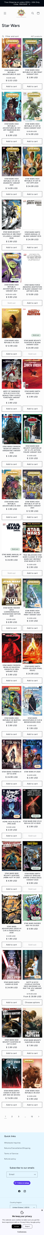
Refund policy (10, 1159)
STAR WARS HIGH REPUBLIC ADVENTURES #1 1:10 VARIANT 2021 (11, 288)
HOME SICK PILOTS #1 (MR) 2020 (12, 823)
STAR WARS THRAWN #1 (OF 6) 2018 (11, 773)
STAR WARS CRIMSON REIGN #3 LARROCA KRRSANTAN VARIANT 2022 (12, 450)
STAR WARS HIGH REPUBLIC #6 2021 (32, 1092)
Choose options (32, 1002)
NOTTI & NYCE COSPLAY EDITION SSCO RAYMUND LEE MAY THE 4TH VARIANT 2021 (32, 986)
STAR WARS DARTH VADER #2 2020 (11, 983)
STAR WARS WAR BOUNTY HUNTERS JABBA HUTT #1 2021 (11, 875)
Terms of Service (11, 1154)
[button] (5, 13)
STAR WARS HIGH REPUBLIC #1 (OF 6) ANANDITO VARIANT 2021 (11, 182)
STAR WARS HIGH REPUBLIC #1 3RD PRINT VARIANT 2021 (32, 72)
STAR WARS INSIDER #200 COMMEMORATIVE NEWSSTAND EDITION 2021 (12, 612)
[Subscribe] (34, 1174)
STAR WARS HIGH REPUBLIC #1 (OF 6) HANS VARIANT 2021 (32, 126)
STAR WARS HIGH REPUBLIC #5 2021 (11, 342)
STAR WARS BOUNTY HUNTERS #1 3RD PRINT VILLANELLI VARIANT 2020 (11, 235)
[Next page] (38, 1116)
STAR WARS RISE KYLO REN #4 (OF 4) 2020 (32, 822)
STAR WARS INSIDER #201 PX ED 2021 (32, 924)
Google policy (35, 1222)
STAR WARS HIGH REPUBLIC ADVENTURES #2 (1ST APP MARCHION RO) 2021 (11, 128)
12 (32, 1117)
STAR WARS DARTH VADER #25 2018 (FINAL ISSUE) (32, 668)
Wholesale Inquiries (12, 1143)
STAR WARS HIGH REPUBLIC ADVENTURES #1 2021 (12, 72)
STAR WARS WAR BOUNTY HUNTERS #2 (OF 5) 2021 (12, 1042)
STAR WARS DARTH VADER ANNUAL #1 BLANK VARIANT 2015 (32, 234)
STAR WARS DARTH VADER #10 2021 (32, 392)
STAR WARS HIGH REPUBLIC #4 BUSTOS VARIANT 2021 (12, 720)
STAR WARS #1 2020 (32, 772)
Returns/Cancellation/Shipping (17, 1148)
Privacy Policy (25, 1222)
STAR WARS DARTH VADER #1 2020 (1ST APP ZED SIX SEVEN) (11, 1093)
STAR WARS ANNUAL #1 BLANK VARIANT (11, 556)
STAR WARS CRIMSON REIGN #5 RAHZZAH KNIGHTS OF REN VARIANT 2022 (12, 668)
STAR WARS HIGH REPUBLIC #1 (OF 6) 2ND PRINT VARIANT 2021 (32, 505)
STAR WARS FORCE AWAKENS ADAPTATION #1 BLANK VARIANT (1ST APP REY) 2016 (32, 288)
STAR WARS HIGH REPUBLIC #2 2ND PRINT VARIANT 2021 (32, 613)
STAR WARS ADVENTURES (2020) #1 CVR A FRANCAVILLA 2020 (11, 930)
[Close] (42, 1210)
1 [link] (5, 1116)
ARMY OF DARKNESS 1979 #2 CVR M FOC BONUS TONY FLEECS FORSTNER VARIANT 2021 (12, 395)
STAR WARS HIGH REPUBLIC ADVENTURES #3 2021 (12, 504)
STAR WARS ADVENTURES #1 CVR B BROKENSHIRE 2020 (32, 720)
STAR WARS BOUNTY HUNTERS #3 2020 (32, 1041)
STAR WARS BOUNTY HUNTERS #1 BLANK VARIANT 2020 (32, 343)
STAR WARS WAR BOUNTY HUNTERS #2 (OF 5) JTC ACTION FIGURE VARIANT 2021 (32, 449)
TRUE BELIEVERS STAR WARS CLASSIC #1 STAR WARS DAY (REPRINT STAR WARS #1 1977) (32, 558)
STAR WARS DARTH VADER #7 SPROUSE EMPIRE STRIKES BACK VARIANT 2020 (32, 877)
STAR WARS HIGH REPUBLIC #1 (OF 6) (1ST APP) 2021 (32, 181)
